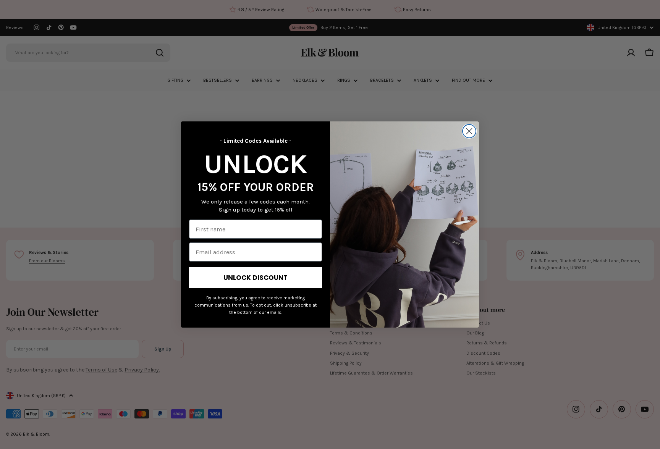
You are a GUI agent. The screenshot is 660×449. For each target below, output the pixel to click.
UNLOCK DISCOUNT (255, 277)
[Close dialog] (469, 131)
